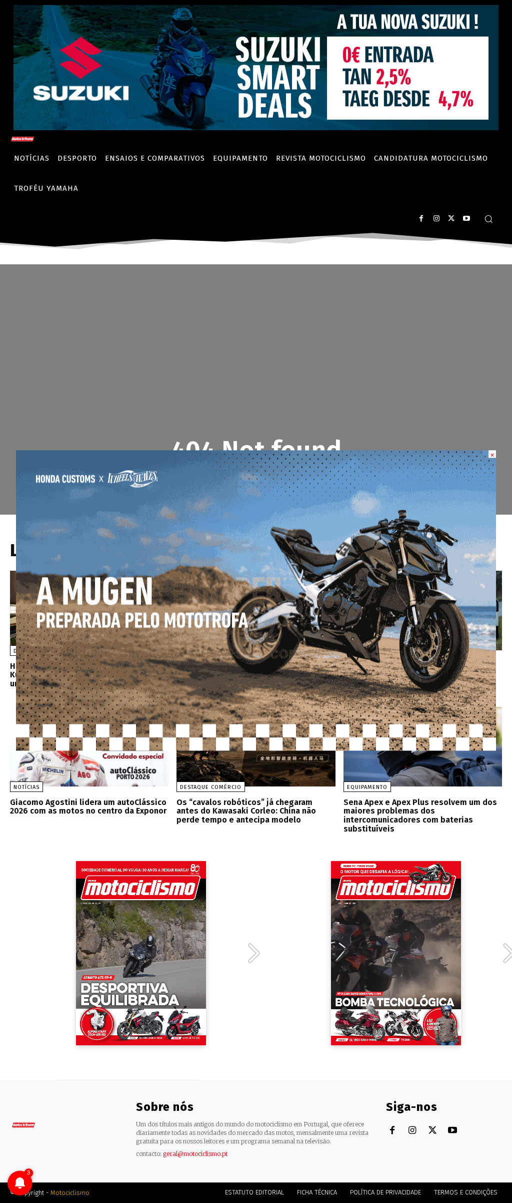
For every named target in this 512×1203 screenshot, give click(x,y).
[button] (488, 218)
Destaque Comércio (211, 787)
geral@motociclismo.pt (195, 1153)
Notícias (27, 787)
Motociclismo (70, 1192)
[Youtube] (466, 218)
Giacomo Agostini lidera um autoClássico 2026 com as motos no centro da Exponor (88, 806)
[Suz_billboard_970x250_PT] (256, 127)
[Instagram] (436, 218)
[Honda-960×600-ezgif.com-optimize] (256, 747)
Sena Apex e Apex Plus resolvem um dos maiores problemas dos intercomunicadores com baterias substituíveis (420, 815)
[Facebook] (421, 218)
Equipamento (367, 787)
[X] (451, 218)
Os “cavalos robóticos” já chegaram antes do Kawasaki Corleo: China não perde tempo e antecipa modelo (246, 811)
